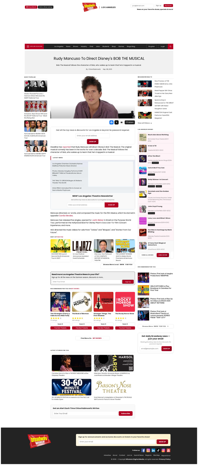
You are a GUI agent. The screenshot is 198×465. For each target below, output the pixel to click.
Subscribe (125, 413)
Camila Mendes (66, 215)
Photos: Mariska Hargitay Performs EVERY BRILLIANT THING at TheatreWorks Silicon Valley (67, 173)
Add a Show (162, 255)
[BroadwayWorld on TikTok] (158, 450)
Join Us (129, 455)
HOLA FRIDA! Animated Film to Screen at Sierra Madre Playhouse (67, 189)
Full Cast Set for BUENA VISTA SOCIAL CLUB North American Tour (35, 130)
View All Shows (147, 255)
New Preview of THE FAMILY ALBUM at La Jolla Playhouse (163, 84)
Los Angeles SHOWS (145, 129)
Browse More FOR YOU (154, 326)
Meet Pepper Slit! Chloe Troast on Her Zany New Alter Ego (163, 93)
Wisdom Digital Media (135, 459)
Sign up (166, 349)
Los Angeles (58, 46)
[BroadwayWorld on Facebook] (143, 450)
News (68, 46)
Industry (84, 46)
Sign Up (92, 141)
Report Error (166, 456)
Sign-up (158, 5)
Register (151, 46)
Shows (75, 46)
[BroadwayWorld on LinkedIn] (153, 450)
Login (163, 46)
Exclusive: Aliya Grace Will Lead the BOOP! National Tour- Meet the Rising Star (35, 110)
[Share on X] (116, 122)
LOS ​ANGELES (108, 7)
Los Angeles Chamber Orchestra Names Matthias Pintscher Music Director (67, 165)
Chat (91, 46)
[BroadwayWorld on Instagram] (148, 450)
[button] (170, 46)
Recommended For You (147, 267)
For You (60, 237)
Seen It (60, 324)
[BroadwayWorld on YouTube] (168, 450)
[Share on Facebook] (111, 122)
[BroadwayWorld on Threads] (163, 450)
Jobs (98, 46)
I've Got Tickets (60, 328)
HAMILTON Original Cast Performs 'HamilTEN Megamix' (163, 115)
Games (121, 46)
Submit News (139, 455)
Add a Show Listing (45, 7)
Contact (122, 455)
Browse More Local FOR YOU (117, 265)
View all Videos (144, 123)
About (115, 455)
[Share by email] (122, 122)
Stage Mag (131, 46)
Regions (148, 455)
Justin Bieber (98, 220)
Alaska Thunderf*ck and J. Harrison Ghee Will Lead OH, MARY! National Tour (34, 90)
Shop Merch (32, 7)
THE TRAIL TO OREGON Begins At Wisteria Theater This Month (67, 182)
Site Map (156, 455)
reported (66, 147)
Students (105, 46)
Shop (114, 46)
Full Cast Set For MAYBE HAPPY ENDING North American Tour (35, 149)
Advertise (107, 455)
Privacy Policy (164, 459)
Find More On (91, 338)
